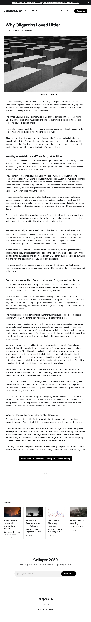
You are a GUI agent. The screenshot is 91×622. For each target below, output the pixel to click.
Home (26, 11)
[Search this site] (62, 11)
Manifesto (36, 11)
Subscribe (81, 11)
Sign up (46, 604)
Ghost (50, 609)
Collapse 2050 (13, 10)
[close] (88, 2)
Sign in (69, 11)
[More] (44, 11)
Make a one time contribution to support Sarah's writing (45, 459)
